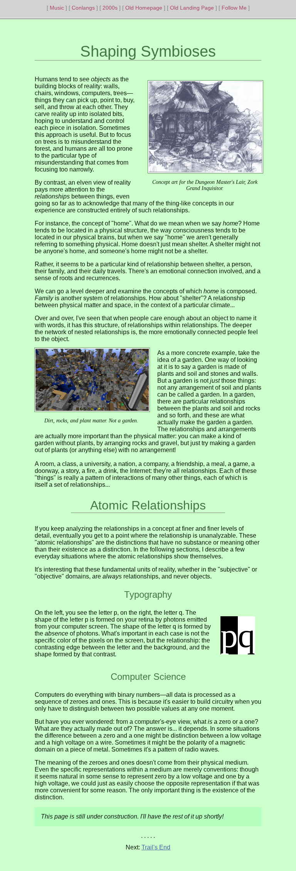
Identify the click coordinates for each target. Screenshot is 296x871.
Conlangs (83, 8)
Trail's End (155, 847)
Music (57, 8)
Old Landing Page (192, 8)
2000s (110, 8)
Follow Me (234, 8)
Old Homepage (143, 8)
